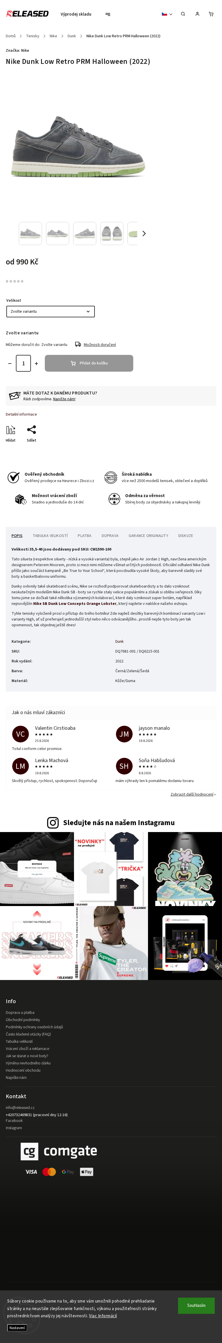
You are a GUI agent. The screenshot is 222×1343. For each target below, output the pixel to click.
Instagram (14, 1128)
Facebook (14, 1121)
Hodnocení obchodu (23, 1070)
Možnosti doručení (100, 345)
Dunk (119, 641)
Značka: (17, 50)
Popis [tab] (17, 536)
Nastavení (17, 1328)
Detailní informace (21, 414)
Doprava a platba (20, 1013)
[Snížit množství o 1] (9, 363)
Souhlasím (196, 1306)
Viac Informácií (103, 1316)
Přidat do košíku (94, 363)
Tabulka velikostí (19, 1041)
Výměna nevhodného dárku (28, 1063)
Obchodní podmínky (23, 1020)
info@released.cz (20, 1108)
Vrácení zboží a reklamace (27, 1049)
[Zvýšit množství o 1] (36, 363)
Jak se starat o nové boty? (27, 1056)
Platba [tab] (84, 536)
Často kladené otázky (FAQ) (28, 1034)
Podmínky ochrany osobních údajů (34, 1027)
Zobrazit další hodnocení (192, 794)
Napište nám (16, 1078)
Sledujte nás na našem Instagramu (119, 823)
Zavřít (198, 450)
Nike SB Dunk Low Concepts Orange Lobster (74, 604)
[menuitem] (79, 14)
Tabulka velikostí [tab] (50, 536)
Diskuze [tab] (185, 536)
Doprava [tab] (110, 536)
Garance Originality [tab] (148, 536)
